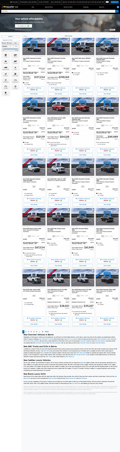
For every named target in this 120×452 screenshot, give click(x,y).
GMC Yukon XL (69, 356)
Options (5, 75)
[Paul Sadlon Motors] (10, 7)
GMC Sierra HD (80, 353)
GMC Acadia (86, 354)
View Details (34, 94)
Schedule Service (114, 2)
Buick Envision (52, 378)
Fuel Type (15, 75)
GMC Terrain (76, 354)
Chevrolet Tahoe (85, 343)
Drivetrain (6, 82)
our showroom (76, 383)
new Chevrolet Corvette (46, 339)
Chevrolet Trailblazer (86, 341)
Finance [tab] (33, 65)
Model (6, 63)
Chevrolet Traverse (40, 343)
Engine (6, 88)
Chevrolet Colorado (33, 341)
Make (15, 56)
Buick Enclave (83, 378)
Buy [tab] (29, 65)
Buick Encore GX (71, 378)
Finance (10, 43)
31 (42, 332)
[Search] (117, 11)
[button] (118, 7)
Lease (4, 43)
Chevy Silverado (101, 339)
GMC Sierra (46, 351)
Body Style (6, 69)
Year (5, 56)
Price (5, 94)
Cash (15, 43)
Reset (10, 36)
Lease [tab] (38, 65)
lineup (82, 362)
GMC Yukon (49, 356)
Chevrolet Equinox (100, 341)
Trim (15, 69)
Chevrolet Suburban (55, 343)
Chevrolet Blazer (100, 343)
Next (47, 332)
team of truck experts (71, 339)
